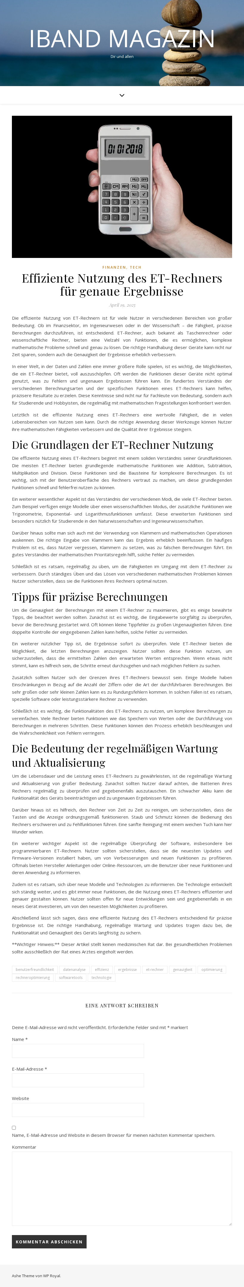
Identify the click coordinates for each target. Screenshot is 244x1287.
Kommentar (24, 1147)
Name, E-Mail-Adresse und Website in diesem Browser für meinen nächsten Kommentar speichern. (113, 1135)
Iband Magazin (122, 38)
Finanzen (114, 267)
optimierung (211, 969)
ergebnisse (127, 969)
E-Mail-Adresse (29, 1069)
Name (20, 1039)
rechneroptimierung (33, 977)
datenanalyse (74, 969)
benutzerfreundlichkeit (35, 969)
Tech (136, 267)
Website (20, 1098)
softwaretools (70, 977)
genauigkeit (182, 969)
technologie (102, 977)
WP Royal (51, 1275)
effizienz (102, 969)
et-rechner (155, 969)
